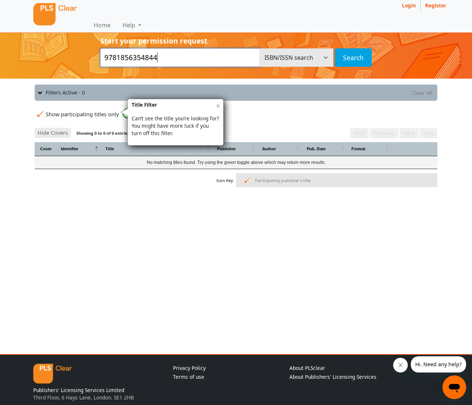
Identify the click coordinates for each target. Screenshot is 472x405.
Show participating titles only (82, 114)
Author (269, 149)
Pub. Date (316, 149)
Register (435, 5)
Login (409, 5)
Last (428, 133)
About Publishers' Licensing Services (332, 376)
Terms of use (188, 376)
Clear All (422, 92)
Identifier (69, 149)
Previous (384, 133)
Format (358, 149)
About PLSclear (307, 367)
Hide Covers (53, 132)
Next (409, 133)
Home (102, 25)
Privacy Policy (189, 367)
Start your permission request (153, 41)
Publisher (226, 149)
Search (353, 57)
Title (109, 149)
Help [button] (129, 25)
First (359, 133)
